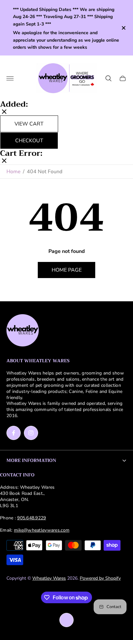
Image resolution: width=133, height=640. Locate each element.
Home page (67, 270)
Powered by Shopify (100, 578)
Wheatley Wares (49, 578)
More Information (31, 460)
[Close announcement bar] (123, 28)
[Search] (108, 78)
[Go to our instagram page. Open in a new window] (31, 433)
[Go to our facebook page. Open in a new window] (13, 433)
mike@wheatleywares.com (41, 530)
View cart (29, 123)
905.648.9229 (31, 518)
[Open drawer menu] (10, 78)
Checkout (29, 140)
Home (13, 171)
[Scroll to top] (66, 620)
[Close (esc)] (4, 112)
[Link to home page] (22, 331)
